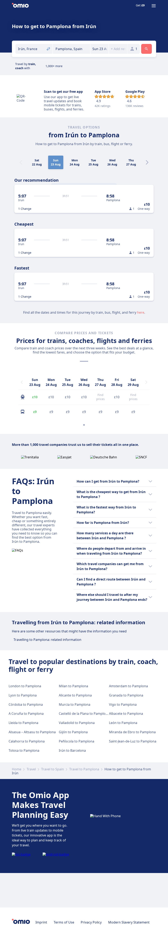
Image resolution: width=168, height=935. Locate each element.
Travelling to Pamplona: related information (47, 639)
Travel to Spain (52, 769)
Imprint (41, 922)
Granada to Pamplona (126, 695)
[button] (100, 49)
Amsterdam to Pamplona (128, 686)
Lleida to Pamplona (23, 722)
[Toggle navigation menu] (153, 5)
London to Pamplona (25, 686)
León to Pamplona (123, 722)
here (140, 312)
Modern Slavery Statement (129, 922)
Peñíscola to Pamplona (76, 741)
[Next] (147, 162)
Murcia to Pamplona (74, 704)
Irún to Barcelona (72, 750)
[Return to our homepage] (20, 5)
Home (16, 769)
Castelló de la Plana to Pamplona (84, 713)
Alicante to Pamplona (75, 695)
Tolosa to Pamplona (24, 750)
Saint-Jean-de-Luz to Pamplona (132, 741)
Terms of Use (64, 922)
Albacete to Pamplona (126, 713)
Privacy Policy (91, 922)
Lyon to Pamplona (23, 695)
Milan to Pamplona (73, 686)
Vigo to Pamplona (123, 704)
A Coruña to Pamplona (26, 713)
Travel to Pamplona (84, 769)
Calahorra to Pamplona (27, 741)
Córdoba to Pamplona (26, 704)
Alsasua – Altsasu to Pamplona (32, 732)
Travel (31, 769)
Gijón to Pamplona (73, 732)
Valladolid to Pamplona (77, 722)
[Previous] (21, 382)
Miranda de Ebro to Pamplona (132, 732)
